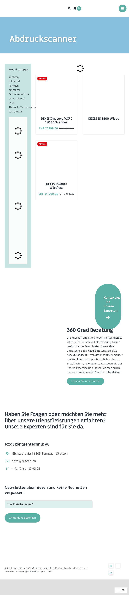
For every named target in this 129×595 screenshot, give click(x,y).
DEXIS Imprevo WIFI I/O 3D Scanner (56, 121)
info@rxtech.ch (24, 461)
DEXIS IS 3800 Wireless (56, 186)
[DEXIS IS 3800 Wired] (103, 81)
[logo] (13, 4)
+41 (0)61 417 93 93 (26, 469)
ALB (72, 568)
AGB (67, 568)
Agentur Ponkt (46, 571)
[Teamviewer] (118, 566)
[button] (69, 8)
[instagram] (111, 566)
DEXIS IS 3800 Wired (103, 119)
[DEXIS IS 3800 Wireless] (56, 146)
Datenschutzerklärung (15, 571)
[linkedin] (111, 573)
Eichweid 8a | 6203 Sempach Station (40, 454)
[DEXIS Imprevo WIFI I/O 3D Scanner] (56, 81)
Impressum (80, 568)
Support (60, 568)
